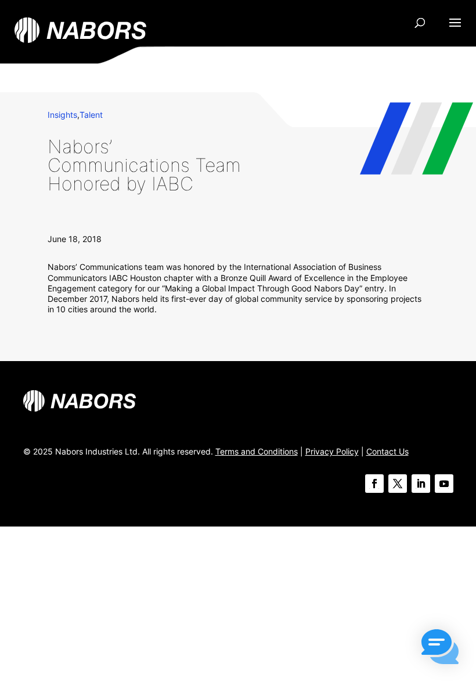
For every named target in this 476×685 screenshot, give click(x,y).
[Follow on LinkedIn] (421, 483)
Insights (62, 115)
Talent (91, 115)
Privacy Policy (332, 451)
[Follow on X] (397, 483)
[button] (440, 648)
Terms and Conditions (256, 451)
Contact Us (387, 451)
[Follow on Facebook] (374, 483)
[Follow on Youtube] (444, 483)
